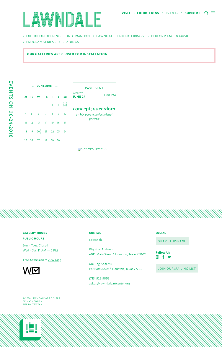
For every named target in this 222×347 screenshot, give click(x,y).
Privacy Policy (32, 301)
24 (65, 131)
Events (172, 12)
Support (192, 12)
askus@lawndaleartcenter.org (109, 283)
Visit (126, 12)
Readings (70, 41)
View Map (54, 259)
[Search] (206, 13)
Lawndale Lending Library (120, 35)
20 (38, 131)
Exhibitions (148, 12)
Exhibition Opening (43, 35)
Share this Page (172, 240)
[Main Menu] (212, 12)
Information (78, 35)
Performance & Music (170, 35)
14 (46, 122)
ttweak (37, 304)
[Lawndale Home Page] (62, 19)
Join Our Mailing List (177, 268)
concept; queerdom (94, 108)
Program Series (40, 41)
